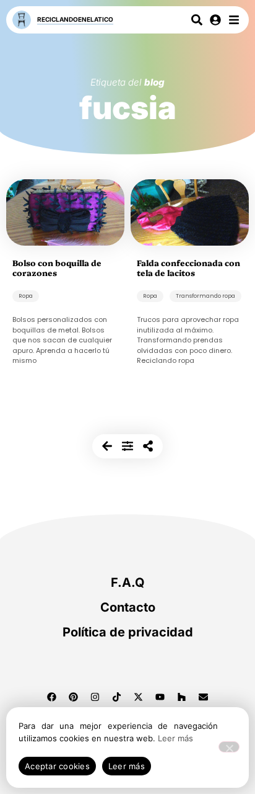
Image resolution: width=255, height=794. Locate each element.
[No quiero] (229, 746)
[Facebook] (52, 697)
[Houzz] (182, 697)
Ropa (26, 296)
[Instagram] (95, 697)
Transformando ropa (205, 296)
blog (154, 82)
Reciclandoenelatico (75, 19)
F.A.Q (128, 582)
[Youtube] (160, 697)
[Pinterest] (73, 697)
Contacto (127, 607)
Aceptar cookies (57, 766)
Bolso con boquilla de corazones (57, 267)
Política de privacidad (128, 632)
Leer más (175, 738)
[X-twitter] (138, 697)
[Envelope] (203, 697)
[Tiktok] (117, 697)
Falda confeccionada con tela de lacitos (188, 267)
